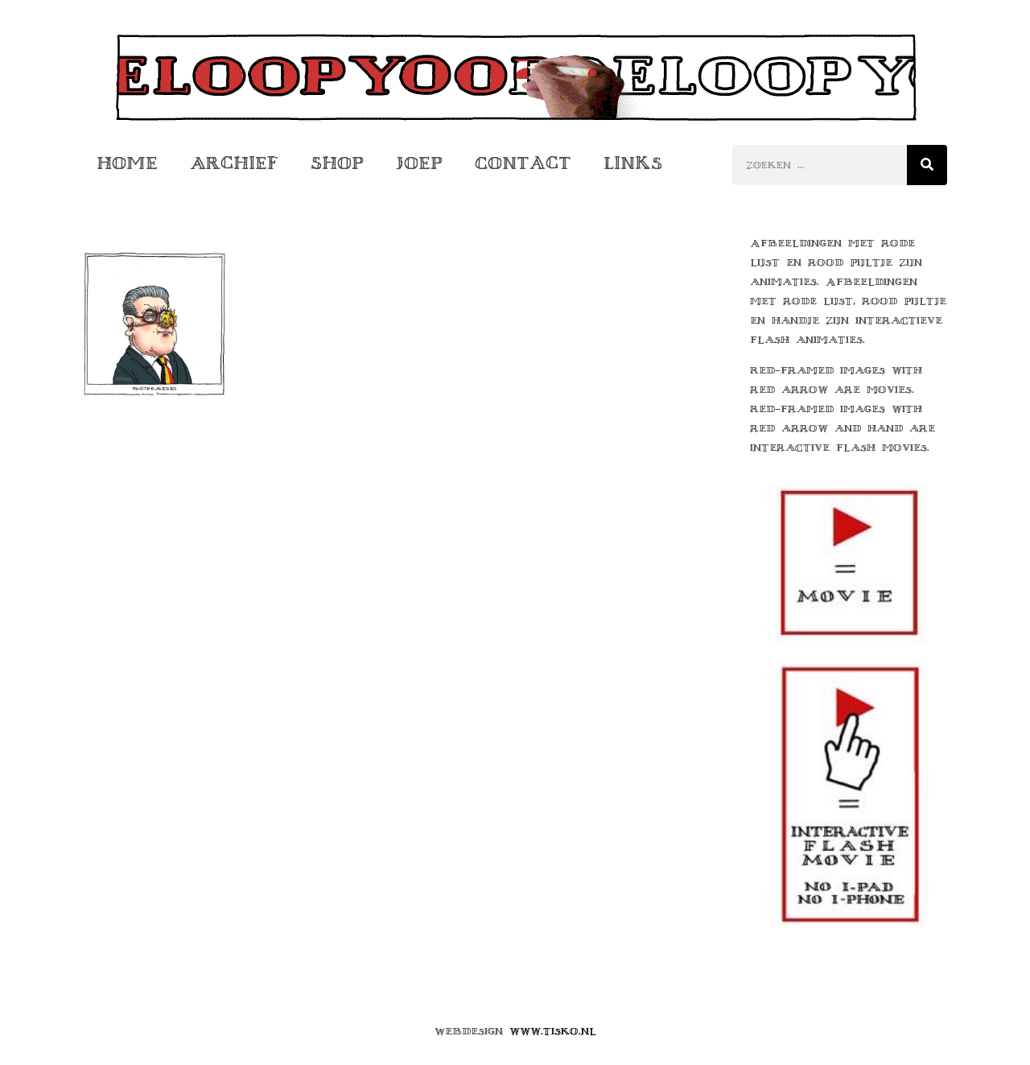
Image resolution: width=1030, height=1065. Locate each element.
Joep (419, 163)
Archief (234, 163)
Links (633, 163)
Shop (337, 163)
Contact (523, 163)
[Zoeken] (927, 165)
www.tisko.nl (552, 1031)
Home (127, 163)
